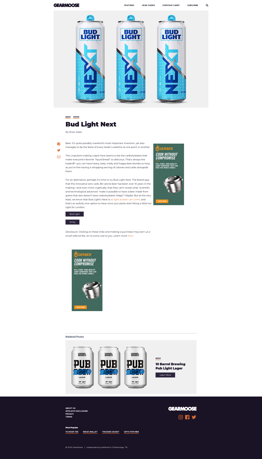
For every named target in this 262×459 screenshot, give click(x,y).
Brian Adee (75, 132)
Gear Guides (148, 5)
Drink (76, 117)
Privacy (70, 414)
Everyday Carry (171, 5)
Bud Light (75, 214)
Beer (68, 117)
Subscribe (192, 5)
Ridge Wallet (90, 432)
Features (129, 5)
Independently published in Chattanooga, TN (106, 447)
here (130, 235)
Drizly (72, 222)
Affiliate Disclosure (77, 411)
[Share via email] (58, 156)
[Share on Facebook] (58, 144)
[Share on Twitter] (58, 150)
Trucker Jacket (110, 432)
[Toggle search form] (207, 5)
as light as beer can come (125, 199)
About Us (70, 408)
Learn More (167, 375)
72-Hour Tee (72, 432)
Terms (69, 417)
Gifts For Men (131, 432)
